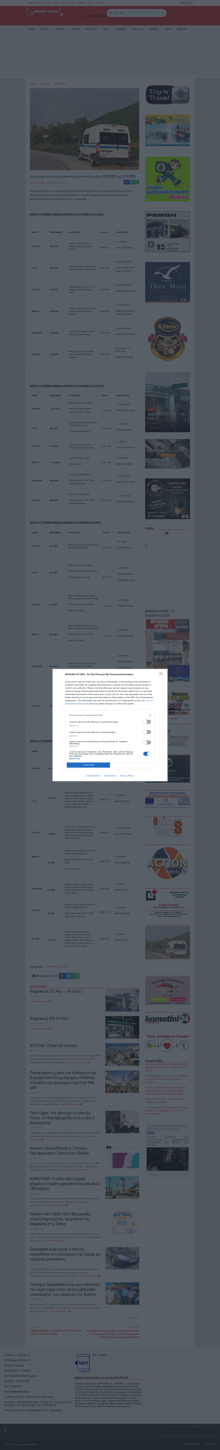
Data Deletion (93, 775)
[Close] (162, 674)
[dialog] (110, 725)
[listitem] (110, 715)
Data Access (110, 775)
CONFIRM (88, 765)
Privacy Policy (126, 775)
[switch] (147, 722)
